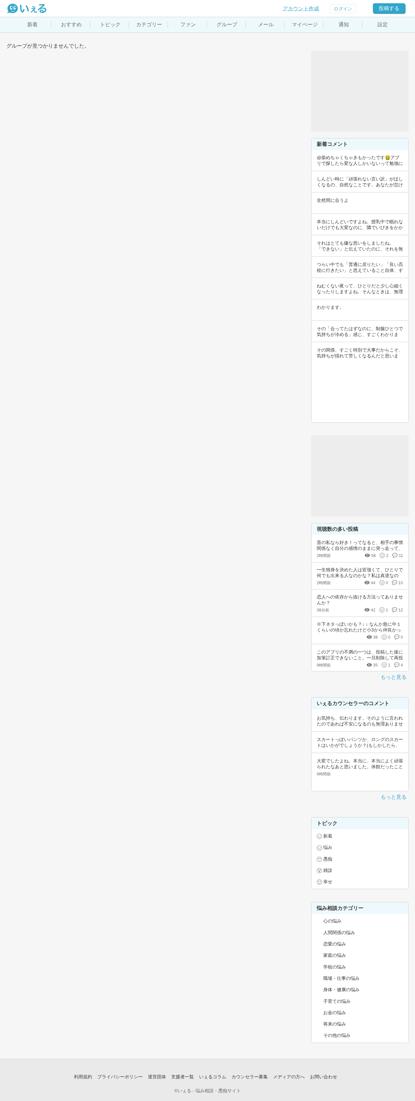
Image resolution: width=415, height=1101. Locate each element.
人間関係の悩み (339, 932)
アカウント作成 (301, 8)
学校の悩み (334, 966)
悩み (327, 847)
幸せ (327, 881)
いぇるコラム (212, 1076)
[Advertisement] (360, 91)
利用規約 (83, 1076)
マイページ (305, 24)
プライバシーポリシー (120, 1076)
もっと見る (394, 677)
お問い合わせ (323, 1076)
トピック (110, 24)
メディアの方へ (289, 1076)
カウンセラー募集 (249, 1076)
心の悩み (332, 920)
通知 (343, 24)
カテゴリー (149, 24)
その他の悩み (336, 1035)
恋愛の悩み (334, 943)
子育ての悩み (336, 1001)
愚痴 (327, 859)
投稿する (389, 8)
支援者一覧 (182, 1076)
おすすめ (71, 24)
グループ (227, 24)
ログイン (343, 8)
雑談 (327, 870)
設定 (382, 24)
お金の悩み (334, 1012)
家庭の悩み (334, 955)
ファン (188, 24)
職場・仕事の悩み (341, 978)
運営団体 (157, 1076)
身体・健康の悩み (341, 989)
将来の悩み (334, 1023)
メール (266, 24)
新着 (32, 24)
